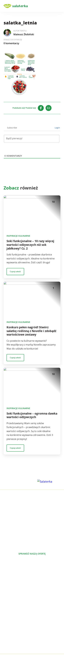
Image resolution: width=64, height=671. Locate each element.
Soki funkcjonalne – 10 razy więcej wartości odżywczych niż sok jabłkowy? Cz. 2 (30, 244)
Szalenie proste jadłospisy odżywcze (24, 582)
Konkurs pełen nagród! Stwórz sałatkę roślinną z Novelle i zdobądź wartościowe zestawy (31, 330)
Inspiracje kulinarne (18, 235)
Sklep (7, 632)
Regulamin (9, 646)
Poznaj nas (32, 564)
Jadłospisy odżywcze (15, 592)
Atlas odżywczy (12, 601)
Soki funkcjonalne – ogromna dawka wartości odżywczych (32, 415)
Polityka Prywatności (44, 660)
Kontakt (8, 637)
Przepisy (8, 628)
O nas (7, 618)
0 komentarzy (11, 43)
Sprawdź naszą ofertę (32, 553)
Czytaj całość (15, 271)
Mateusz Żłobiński (23, 34)
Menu (58, 6)
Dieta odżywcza (12, 597)
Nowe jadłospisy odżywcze (18, 587)
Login (57, 127)
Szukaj (50, 6)
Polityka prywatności (15, 642)
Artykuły (8, 623)
